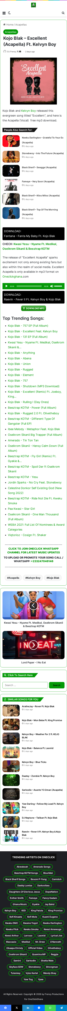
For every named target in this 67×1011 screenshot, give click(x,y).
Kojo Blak (53, 577)
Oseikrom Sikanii (18, 954)
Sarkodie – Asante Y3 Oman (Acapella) (42, 790)
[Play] (6, 286)
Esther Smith (17, 898)
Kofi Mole (32, 916)
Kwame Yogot (30, 923)
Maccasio (11, 941)
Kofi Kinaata (16, 916)
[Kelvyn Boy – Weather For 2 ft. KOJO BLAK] (11, 738)
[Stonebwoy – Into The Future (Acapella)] (11, 157)
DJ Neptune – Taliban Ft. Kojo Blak (39, 817)
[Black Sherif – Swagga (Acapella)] (11, 171)
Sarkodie (31, 960)
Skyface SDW (16, 966)
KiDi (24, 910)
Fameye (33, 898)
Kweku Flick (12, 929)
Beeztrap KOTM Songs (26, 873)
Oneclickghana (12, 276)
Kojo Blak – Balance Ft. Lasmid (37, 748)
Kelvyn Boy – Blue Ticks (34, 762)
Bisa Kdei (48, 873)
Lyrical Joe (56, 935)
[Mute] (51, 286)
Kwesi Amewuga (52, 929)
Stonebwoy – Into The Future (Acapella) (43, 153)
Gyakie (35, 904)
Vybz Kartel (32, 973)
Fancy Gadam (50, 898)
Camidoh (57, 879)
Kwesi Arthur (12, 935)
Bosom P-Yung (39, 879)
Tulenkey (15, 973)
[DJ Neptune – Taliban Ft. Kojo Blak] (11, 822)
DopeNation (51, 891)
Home (9, 24)
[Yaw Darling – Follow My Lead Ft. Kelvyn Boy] (11, 808)
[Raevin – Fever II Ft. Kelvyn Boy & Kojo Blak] (11, 836)
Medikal (26, 941)
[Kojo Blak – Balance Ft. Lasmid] (11, 752)
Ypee (40, 979)
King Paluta (37, 910)
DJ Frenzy (11, 51)
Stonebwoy (35, 966)
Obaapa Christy (14, 948)
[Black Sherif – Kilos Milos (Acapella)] (11, 199)
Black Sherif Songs (15, 879)
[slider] (58, 286)
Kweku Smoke (31, 929)
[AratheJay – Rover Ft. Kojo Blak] (11, 710)
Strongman (52, 966)
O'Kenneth (55, 941)
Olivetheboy (54, 948)
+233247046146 (42, 561)
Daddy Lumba (24, 885)
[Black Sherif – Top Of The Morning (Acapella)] (11, 213)
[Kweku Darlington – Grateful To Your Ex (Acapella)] (11, 141)
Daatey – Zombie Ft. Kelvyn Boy (38, 776)
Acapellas (21, 24)
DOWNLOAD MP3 (35, 308)
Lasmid (41, 935)
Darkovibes (43, 885)
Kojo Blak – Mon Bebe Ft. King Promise (42, 720)
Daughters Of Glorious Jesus (24, 891)
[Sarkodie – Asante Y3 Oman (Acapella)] (11, 794)
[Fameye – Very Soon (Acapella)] (11, 185)
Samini (17, 960)
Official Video (35, 948)
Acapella (14, 577)
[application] (33, 286)
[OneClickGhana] (33, 5)
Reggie (54, 954)
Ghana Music (20, 904)
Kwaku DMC (11, 923)
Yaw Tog (28, 979)
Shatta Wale (47, 960)
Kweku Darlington (52, 923)
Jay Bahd (49, 904)
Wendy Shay (49, 973)
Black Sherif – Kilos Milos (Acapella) (41, 195)
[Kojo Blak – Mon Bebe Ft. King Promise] (11, 724)
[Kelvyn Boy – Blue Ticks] (11, 766)
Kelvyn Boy (28, 110)
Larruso (28, 935)
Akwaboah (22, 866)
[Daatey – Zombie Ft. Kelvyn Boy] (11, 780)
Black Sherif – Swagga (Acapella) (39, 167)
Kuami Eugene (50, 916)
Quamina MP (39, 954)
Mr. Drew (40, 941)
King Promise (55, 910)
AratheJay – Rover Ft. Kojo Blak (38, 706)
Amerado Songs (41, 866)
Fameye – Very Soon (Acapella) (38, 181)
